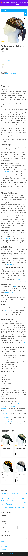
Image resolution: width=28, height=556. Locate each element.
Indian (4, 75)
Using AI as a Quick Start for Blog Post (8, 496)
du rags (24, 281)
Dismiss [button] (17, 4)
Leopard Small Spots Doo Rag (8, 60)
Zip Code (3, 527)
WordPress (12, 554)
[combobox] (14, 538)
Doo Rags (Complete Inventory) (10, 73)
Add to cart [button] (5, 453)
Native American (9, 75)
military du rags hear (9, 238)
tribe (13, 75)
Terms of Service (4, 546)
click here (8, 154)
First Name (3, 515)
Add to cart (11, 66)
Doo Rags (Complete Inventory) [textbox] (14, 539)
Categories (6, 10)
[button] (25, 19)
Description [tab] (4, 82)
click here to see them (7, 171)
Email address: (4, 521)
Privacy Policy (3, 549)
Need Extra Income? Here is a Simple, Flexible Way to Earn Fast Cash (14, 493)
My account (3, 541)
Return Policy (3, 544)
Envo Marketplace (22, 554)
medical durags (10, 264)
